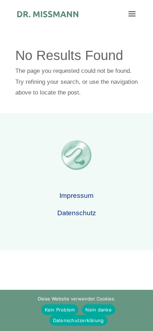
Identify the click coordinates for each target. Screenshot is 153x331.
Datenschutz (76, 213)
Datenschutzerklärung (78, 320)
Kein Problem (60, 310)
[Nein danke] (144, 310)
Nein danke (98, 310)
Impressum (76, 195)
